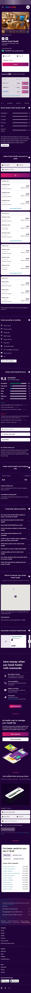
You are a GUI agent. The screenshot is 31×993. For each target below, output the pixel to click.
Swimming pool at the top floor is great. (14, 409)
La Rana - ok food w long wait (11, 422)
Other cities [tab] (7, 855)
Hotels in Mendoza (7, 871)
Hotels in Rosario (7, 882)
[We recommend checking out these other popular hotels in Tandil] (29, 631)
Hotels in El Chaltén (8, 886)
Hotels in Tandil (16, 922)
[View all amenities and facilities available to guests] (29, 320)
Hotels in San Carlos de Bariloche (11, 873)
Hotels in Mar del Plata (8, 875)
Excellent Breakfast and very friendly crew (14, 405)
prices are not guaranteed (8, 904)
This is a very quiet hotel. (10, 407)
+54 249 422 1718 (6, 48)
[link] (15, 706)
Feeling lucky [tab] (7, 858)
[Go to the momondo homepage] (10, 7)
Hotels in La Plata (7, 889)
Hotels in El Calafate (8, 880)
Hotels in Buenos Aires (8, 866)
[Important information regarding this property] (29, 468)
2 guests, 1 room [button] (8, 60)
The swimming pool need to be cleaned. (14, 420)
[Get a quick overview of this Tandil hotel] (29, 108)
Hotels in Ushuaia (7, 877)
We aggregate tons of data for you (12, 911)
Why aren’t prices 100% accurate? (12, 914)
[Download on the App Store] (14, 981)
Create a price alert (13, 699)
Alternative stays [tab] (17, 855)
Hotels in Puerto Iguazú (9, 868)
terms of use (21, 832)
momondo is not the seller (10, 909)
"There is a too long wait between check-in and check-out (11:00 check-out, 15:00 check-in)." (15, 417)
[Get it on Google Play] (5, 981)
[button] (2, 7)
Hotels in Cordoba (7, 884)
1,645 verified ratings (17, 50)
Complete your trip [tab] (18, 858)
